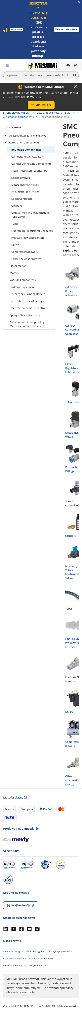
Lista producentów (48, 112)
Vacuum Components (23, 280)
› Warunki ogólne (35, 951)
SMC (67, 112)
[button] (66, 29)
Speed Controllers (21, 198)
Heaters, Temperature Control (27, 308)
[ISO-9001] (9, 865)
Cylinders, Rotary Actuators (27, 156)
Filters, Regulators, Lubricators (29, 170)
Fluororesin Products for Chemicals (32, 231)
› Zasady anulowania (14, 958)
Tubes (15, 223)
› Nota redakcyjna (13, 951)
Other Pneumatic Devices (26, 259)
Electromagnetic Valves (25, 184)
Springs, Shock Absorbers (25, 315)
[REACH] (8, 879)
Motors (14, 273)
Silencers (16, 206)
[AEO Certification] (45, 865)
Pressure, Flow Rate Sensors (27, 237)
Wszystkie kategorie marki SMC (27, 135)
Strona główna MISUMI (16, 112)
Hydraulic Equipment (22, 287)
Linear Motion (18, 266)
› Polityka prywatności (60, 951)
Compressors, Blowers (24, 252)
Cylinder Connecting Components (31, 163)
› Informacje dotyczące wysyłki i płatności (25, 965)
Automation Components (18, 117)
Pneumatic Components (25, 149)
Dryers (15, 245)
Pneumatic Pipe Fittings (25, 192)
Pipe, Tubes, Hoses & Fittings (27, 301)
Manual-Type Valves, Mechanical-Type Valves (30, 214)
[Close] (75, 86)
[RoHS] (61, 865)
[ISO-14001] (27, 865)
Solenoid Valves (20, 177)
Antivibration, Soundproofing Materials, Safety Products (27, 324)
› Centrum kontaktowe (41, 958)
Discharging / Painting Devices (27, 294)
